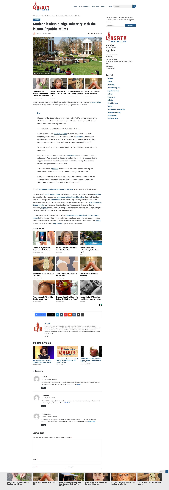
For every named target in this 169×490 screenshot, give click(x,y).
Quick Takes (95, 6)
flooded (55, 169)
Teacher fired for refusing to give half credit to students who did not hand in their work (91, 360)
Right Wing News (113, 103)
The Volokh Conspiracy (114, 112)
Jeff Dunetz (117, 61)
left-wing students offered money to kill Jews (56, 189)
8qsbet (44, 377)
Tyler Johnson (110, 68)
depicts (98, 194)
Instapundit (111, 85)
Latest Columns (83, 6)
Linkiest (110, 94)
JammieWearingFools (114, 88)
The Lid (110, 106)
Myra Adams (109, 61)
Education (41, 16)
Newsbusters (111, 97)
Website (71, 467)
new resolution (95, 102)
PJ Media (110, 100)
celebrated (71, 155)
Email (35, 467)
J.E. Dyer (108, 52)
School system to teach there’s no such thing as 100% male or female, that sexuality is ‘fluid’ (67, 360)
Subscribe (130, 25)
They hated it (57, 223)
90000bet (45, 395)
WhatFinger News (113, 118)
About (103, 6)
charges (79, 137)
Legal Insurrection (113, 91)
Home (75, 6)
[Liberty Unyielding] (41, 6)
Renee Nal (109, 56)
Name (35, 459)
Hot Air (110, 81)
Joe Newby (124, 61)
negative (44, 208)
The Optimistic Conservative (116, 109)
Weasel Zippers (112, 115)
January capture (60, 134)
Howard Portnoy (111, 47)
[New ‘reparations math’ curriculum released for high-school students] (43, 352)
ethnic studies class (52, 194)
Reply (43, 387)
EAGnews (110, 78)
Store (110, 6)
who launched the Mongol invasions (70, 197)
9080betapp (46, 414)
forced (98, 221)
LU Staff (38, 33)
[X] (48, 336)
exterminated (55, 200)
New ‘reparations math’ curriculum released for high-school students (42, 361)
